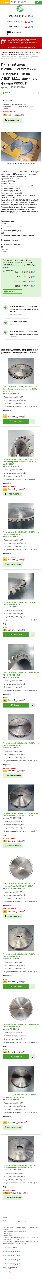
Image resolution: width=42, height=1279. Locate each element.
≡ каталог (5, 2)
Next (38, 149)
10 (31, 163)
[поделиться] (28, 93)
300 (2, 233)
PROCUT (4, 224)
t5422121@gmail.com (10, 1268)
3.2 (2, 242)
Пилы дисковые (13, 52)
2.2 (2, 228)
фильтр (8, 93)
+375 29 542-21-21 (16, 21)
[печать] (33, 93)
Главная (4, 52)
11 (33, 163)
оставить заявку (14, 120)
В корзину (18, 421)
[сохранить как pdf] (38, 93)
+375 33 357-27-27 (21, 286)
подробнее (7, 410)
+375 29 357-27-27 (16, 26)
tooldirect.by (7, 1272)
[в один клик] (32, 421)
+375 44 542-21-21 (16, 16)
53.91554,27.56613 (11, 1247)
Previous (4, 149)
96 (2, 247)
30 (2, 238)
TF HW (3, 252)
